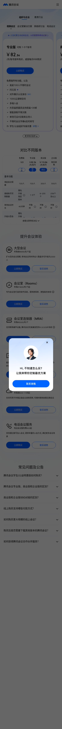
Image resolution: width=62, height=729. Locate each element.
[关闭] (47, 342)
